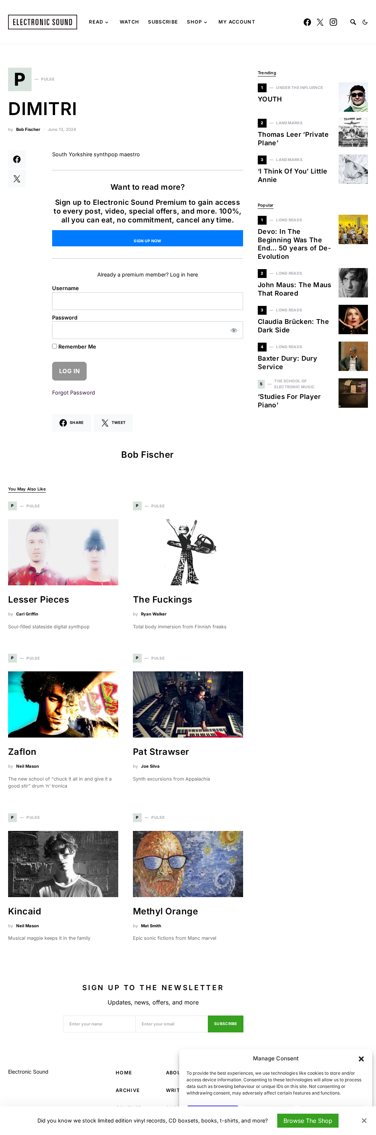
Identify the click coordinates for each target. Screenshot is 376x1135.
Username (65, 288)
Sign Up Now (147, 241)
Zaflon (22, 751)
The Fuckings (162, 599)
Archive (128, 1090)
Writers (178, 1090)
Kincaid (24, 911)
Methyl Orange (165, 911)
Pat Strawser (161, 751)
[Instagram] (333, 22)
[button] (361, 1058)
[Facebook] (307, 22)
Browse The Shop (307, 1120)
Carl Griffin (27, 614)
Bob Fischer (28, 129)
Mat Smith (151, 925)
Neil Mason (27, 766)
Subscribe (225, 1023)
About (175, 1072)
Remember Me (76, 346)
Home (124, 1072)
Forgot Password (73, 392)
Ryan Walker (154, 614)
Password (64, 317)
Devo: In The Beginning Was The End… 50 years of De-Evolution (294, 244)
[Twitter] (320, 22)
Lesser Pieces (38, 599)
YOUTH (270, 99)
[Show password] (234, 330)
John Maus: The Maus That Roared (295, 289)
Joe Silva (150, 766)
